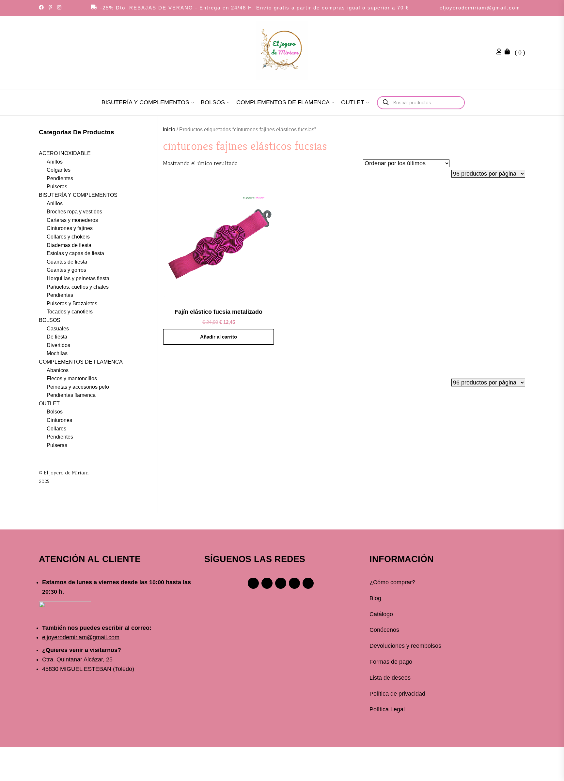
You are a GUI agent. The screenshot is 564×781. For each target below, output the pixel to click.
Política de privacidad (397, 693)
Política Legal (387, 709)
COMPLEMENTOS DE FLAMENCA (283, 102)
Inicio (169, 129)
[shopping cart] (509, 52)
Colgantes (58, 170)
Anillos (55, 162)
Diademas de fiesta (69, 245)
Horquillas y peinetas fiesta (78, 278)
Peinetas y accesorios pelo (78, 387)
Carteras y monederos (72, 220)
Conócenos (384, 630)
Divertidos (58, 345)
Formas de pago (390, 661)
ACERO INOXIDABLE (65, 153)
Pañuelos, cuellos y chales (78, 287)
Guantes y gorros (66, 270)
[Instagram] (267, 583)
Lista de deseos (390, 677)
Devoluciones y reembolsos (405, 646)
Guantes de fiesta (67, 262)
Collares (56, 428)
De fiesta (57, 337)
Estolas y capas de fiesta (75, 253)
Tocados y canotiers (70, 311)
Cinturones (59, 420)
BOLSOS (213, 102)
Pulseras (57, 186)
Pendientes (60, 178)
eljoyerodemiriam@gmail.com (480, 7)
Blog (375, 598)
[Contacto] (308, 583)
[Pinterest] (280, 583)
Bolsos (55, 411)
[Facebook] (253, 583)
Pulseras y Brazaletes (72, 303)
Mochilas (57, 353)
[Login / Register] (500, 52)
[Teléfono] (294, 583)
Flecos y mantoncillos (72, 378)
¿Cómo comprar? (392, 582)
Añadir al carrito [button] (218, 337)
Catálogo (381, 614)
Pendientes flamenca (71, 395)
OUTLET (352, 102)
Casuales (58, 328)
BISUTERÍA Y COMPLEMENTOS (145, 102)
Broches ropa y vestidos (74, 211)
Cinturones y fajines (70, 228)
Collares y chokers (68, 236)
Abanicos (58, 370)
